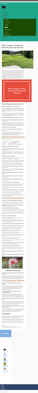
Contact (2, 385)
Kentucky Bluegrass (7, 34)
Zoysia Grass (6, 24)
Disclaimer (3, 386)
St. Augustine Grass (7, 22)
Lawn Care (5, 12)
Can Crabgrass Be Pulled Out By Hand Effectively (9, 326)
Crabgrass (6, 27)
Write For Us (3, 389)
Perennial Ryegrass (7, 29)
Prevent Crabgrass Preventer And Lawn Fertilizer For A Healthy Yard (11, 327)
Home (4, 10)
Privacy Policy (3, 388)
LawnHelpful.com (5, 3)
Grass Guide (5, 17)
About (2, 384)
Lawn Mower (5, 15)
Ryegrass (6, 32)
